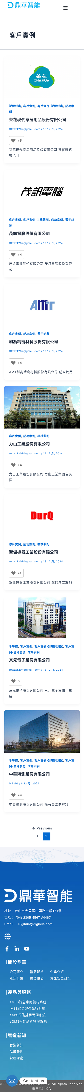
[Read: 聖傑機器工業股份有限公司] (42, 515)
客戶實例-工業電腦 (36, 219)
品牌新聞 (16, 1052)
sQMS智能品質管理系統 (28, 1021)
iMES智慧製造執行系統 (27, 1009)
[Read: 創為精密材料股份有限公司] (42, 305)
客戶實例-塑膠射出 (50, 106)
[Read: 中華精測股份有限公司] (42, 731)
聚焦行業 (16, 978)
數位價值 (37, 978)
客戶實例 (29, 106)
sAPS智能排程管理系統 (28, 1015)
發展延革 (37, 972)
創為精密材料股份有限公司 (33, 341)
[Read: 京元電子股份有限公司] (42, 617)
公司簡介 (16, 972)
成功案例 (57, 219)
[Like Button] (13, 140)
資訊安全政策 (60, 978)
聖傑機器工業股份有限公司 (33, 552)
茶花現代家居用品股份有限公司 (37, 119)
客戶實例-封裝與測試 (48, 646)
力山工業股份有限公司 (29, 443)
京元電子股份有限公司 (29, 660)
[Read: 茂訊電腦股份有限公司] (42, 191)
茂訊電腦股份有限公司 (29, 233)
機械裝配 (43, 436)
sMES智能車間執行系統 (28, 1002)
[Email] (12, 1081)
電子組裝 (43, 333)
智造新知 (16, 1045)
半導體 (13, 646)
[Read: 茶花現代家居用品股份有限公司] (42, 77)
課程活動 (16, 1058)
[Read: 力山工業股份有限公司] (42, 407)
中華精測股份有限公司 (29, 774)
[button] (65, 7)
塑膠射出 (15, 106)
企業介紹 (57, 972)
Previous (42, 828)
